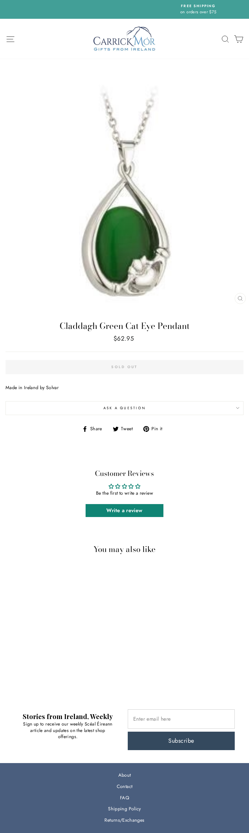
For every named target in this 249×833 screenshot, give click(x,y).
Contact (125, 786)
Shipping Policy (124, 808)
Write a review (124, 510)
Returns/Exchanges (124, 820)
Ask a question (124, 408)
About (124, 775)
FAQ (124, 797)
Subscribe (181, 741)
